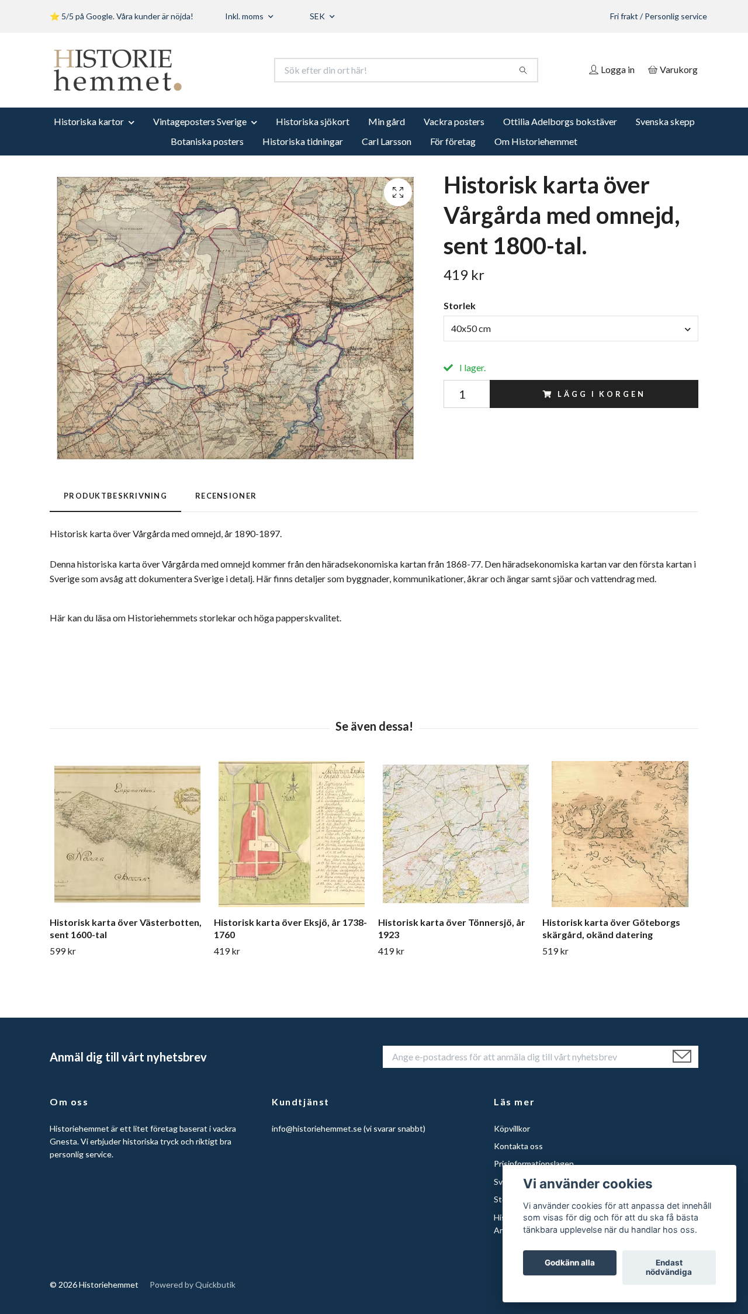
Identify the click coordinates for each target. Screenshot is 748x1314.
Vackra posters (454, 121)
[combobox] (571, 328)
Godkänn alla (570, 1263)
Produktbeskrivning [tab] (115, 495)
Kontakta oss (518, 1146)
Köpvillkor (512, 1128)
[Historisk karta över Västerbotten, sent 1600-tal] (127, 834)
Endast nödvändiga (669, 1267)
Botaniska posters (207, 141)
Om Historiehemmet (535, 141)
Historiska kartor (89, 121)
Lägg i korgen (601, 394)
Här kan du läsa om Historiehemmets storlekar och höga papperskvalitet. (195, 617)
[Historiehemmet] (212, 70)
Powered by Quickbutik (193, 1284)
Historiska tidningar (302, 141)
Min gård (386, 121)
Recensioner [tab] (226, 495)
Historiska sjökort (312, 121)
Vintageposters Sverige (200, 121)
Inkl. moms (245, 16)
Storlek (460, 305)
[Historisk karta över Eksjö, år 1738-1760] (291, 834)
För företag (453, 141)
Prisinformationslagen (534, 1163)
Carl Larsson (386, 141)
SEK (318, 16)
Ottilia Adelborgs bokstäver (560, 121)
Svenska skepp (665, 121)
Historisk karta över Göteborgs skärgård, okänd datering (611, 928)
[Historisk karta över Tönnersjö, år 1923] (456, 834)
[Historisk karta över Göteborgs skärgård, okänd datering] (620, 834)
